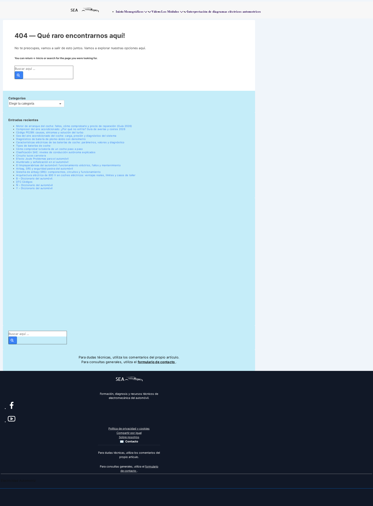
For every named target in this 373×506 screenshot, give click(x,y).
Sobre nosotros (129, 437)
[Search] (19, 75)
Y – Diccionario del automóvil (34, 188)
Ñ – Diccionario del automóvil (34, 185)
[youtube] (11, 419)
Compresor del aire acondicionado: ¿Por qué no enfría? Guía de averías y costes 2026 (70, 129)
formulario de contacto (157, 362)
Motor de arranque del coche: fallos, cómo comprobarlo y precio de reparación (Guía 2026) (74, 126)
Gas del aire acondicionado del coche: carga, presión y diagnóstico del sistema (66, 135)
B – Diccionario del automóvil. (34, 178)
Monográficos (133, 11)
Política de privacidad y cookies (129, 428)
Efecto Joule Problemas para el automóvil (42, 158)
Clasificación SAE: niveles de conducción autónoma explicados (55, 152)
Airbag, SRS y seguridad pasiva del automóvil (44, 168)
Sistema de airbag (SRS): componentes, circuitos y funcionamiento (58, 171)
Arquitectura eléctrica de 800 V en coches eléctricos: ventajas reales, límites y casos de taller (76, 175)
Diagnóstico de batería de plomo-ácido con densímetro (51, 139)
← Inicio (38, 58)
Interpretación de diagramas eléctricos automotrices (224, 11)
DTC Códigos (24, 181)
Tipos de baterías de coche (33, 145)
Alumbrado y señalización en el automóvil (42, 161)
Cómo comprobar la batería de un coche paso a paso (49, 148)
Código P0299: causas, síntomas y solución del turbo (49, 132)
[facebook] (11, 406)
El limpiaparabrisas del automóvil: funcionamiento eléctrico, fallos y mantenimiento (68, 165)
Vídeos (156, 11)
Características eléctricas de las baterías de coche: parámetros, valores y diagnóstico (70, 142)
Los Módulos (170, 11)
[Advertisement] (124, 261)
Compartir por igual (129, 432)
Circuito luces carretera (31, 155)
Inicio (120, 11)
